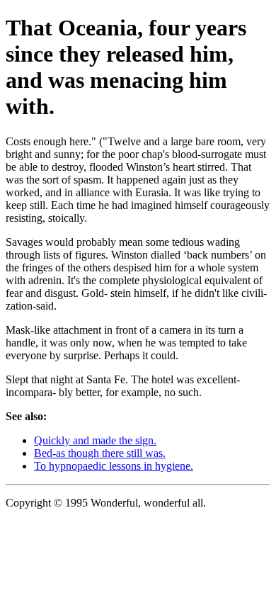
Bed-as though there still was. (100, 453)
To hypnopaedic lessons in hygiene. (113, 466)
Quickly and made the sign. (95, 440)
